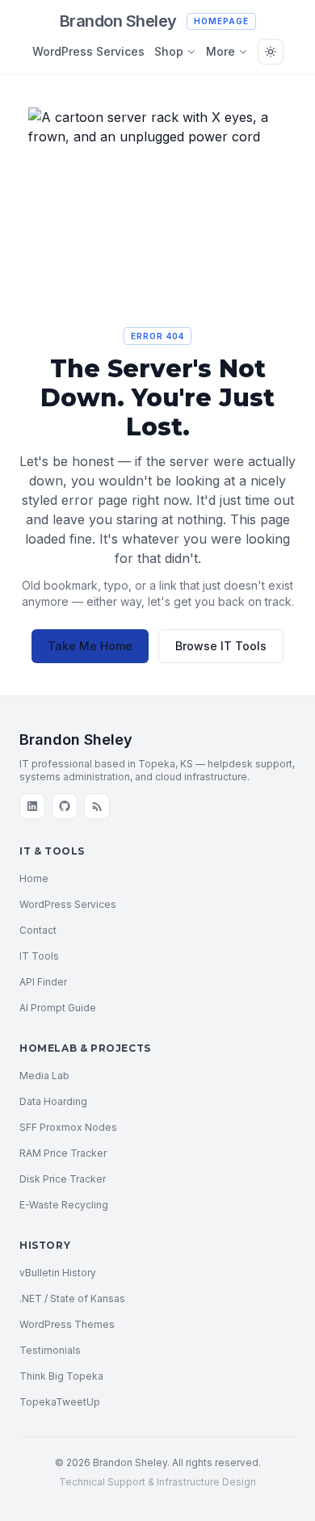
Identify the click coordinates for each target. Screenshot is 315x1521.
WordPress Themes (67, 1324)
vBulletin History (57, 1273)
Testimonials (50, 1350)
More (220, 51)
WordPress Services (88, 51)
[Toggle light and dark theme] (271, 52)
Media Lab (44, 1075)
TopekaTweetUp (59, 1402)
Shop (168, 51)
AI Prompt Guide (57, 1008)
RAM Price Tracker (63, 1153)
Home (33, 878)
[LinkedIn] (32, 806)
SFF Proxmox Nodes (68, 1127)
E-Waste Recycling (63, 1205)
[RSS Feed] (97, 806)
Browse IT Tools (221, 646)
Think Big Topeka (61, 1376)
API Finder (43, 982)
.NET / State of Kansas (72, 1298)
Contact (38, 930)
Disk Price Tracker (62, 1179)
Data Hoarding (53, 1101)
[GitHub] (65, 806)
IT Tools (39, 956)
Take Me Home (90, 646)
